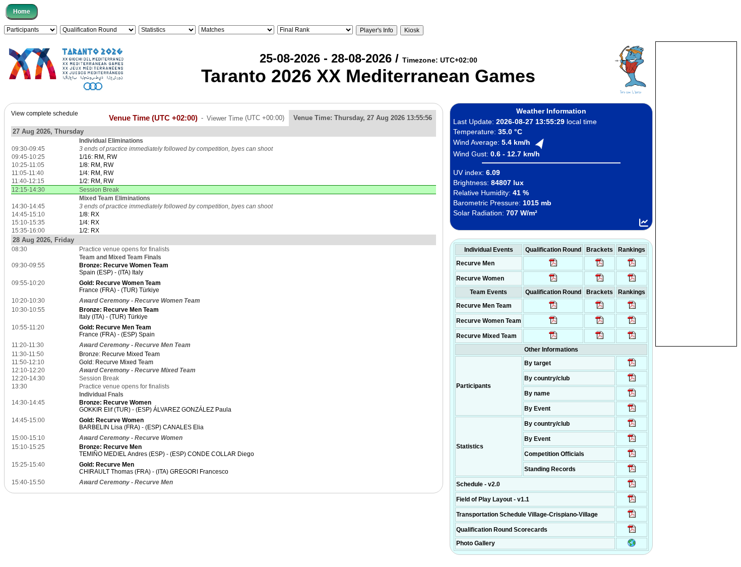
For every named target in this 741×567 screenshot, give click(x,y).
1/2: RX (89, 230)
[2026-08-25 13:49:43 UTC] (632, 456)
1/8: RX (89, 214)
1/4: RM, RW (96, 173)
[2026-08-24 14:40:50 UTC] (632, 380)
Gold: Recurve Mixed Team (116, 362)
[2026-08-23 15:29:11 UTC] (632, 471)
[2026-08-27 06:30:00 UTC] (632, 486)
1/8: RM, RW (96, 164)
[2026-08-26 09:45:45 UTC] (632, 532)
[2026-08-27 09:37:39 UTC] (599, 281)
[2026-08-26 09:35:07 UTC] (553, 323)
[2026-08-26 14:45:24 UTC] (599, 308)
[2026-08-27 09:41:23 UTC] (599, 265)
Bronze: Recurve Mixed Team (119, 354)
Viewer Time (245, 118)
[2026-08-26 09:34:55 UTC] (553, 265)
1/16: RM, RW (98, 156)
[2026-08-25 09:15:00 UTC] (632, 501)
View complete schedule (44, 113)
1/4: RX (89, 222)
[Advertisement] (696, 193)
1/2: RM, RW (96, 181)
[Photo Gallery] (632, 544)
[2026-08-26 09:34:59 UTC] (553, 281)
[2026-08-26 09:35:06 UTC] (553, 338)
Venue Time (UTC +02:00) (153, 118)
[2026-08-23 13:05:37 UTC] (632, 365)
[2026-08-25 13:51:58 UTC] (632, 517)
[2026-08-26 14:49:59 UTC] (599, 323)
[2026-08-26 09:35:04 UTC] (553, 308)
